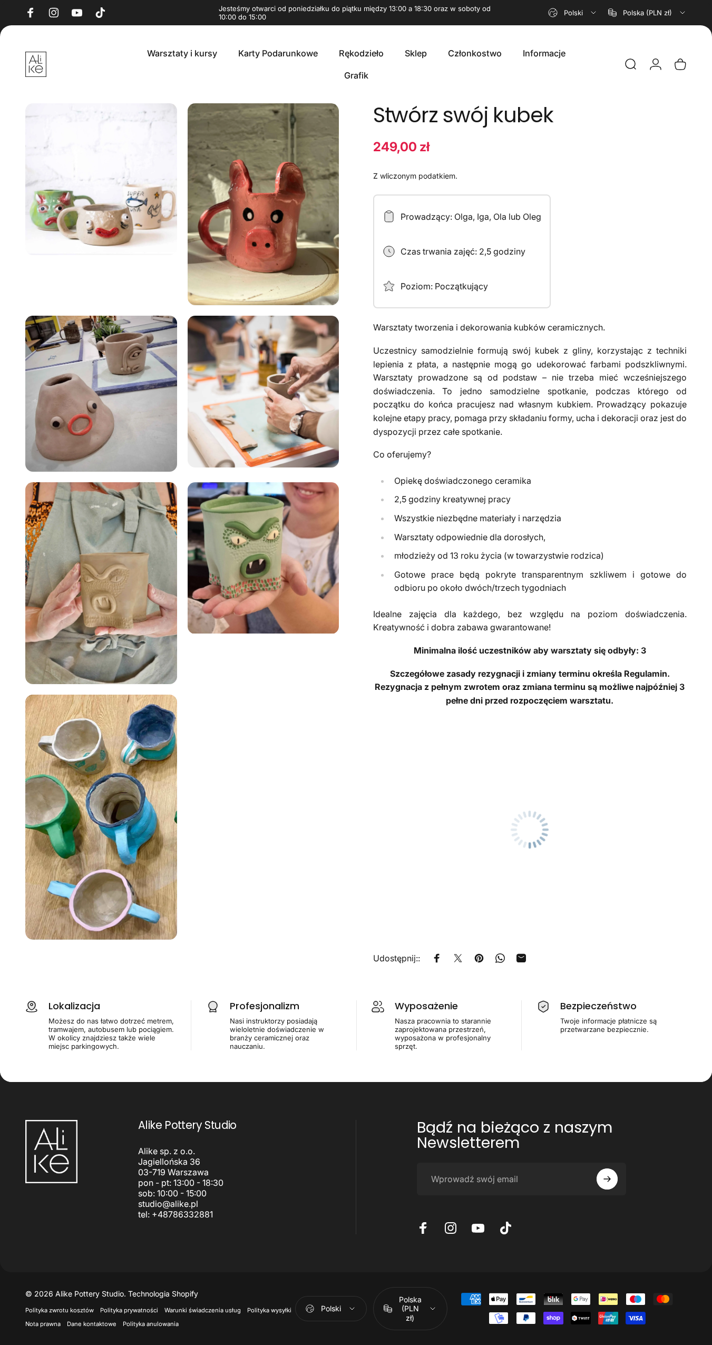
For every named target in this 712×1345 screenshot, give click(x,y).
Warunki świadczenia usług (202, 1310)
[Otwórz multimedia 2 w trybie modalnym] (263, 204)
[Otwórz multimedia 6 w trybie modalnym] (263, 558)
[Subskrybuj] (607, 1179)
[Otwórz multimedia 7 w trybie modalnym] (101, 817)
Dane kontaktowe (91, 1324)
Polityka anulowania (151, 1324)
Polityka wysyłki (269, 1310)
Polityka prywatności (129, 1310)
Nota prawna (43, 1324)
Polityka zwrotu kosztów (59, 1310)
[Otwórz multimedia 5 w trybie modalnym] (101, 583)
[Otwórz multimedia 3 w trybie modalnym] (101, 394)
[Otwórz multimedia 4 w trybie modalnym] (263, 391)
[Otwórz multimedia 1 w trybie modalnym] (101, 179)
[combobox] (573, 12)
